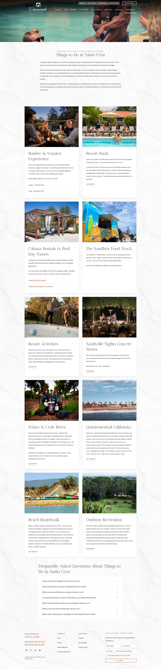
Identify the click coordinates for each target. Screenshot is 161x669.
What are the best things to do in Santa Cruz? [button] (61, 581)
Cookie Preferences (63, 652)
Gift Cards (92, 3)
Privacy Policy (83, 647)
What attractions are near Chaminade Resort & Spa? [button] (64, 587)
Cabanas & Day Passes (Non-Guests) (40, 286)
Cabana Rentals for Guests (37, 280)
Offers (73, 9)
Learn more (32, 464)
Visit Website (91, 459)
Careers (81, 638)
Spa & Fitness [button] (96, 9)
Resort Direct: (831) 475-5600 (35, 641)
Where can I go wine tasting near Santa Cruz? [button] (61, 609)
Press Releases (62, 647)
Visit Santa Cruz (101, 439)
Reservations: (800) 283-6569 (34, 644)
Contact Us (61, 633)
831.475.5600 (47, 171)
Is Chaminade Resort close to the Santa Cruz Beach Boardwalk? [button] (69, 598)
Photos (59, 643)
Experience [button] (130, 9)
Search (102, 3)
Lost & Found (82, 633)
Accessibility (82, 643)
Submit (121, 660)
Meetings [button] (108, 9)
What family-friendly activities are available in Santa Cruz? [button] (66, 603)
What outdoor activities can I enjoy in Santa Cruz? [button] (63, 592)
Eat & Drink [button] (83, 9)
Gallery (83, 3)
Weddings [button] (119, 9)
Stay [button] (66, 9)
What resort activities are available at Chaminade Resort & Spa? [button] (69, 614)
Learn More (90, 184)
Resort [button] (58, 9)
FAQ (58, 638)
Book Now (129, 3)
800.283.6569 (113, 3)
